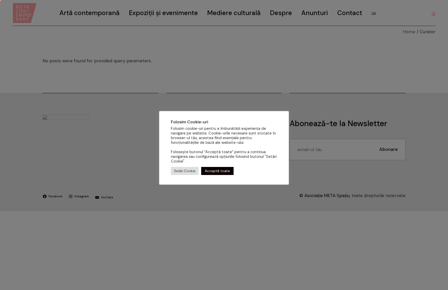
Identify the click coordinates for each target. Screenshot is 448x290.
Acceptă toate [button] (217, 170)
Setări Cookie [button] (184, 171)
